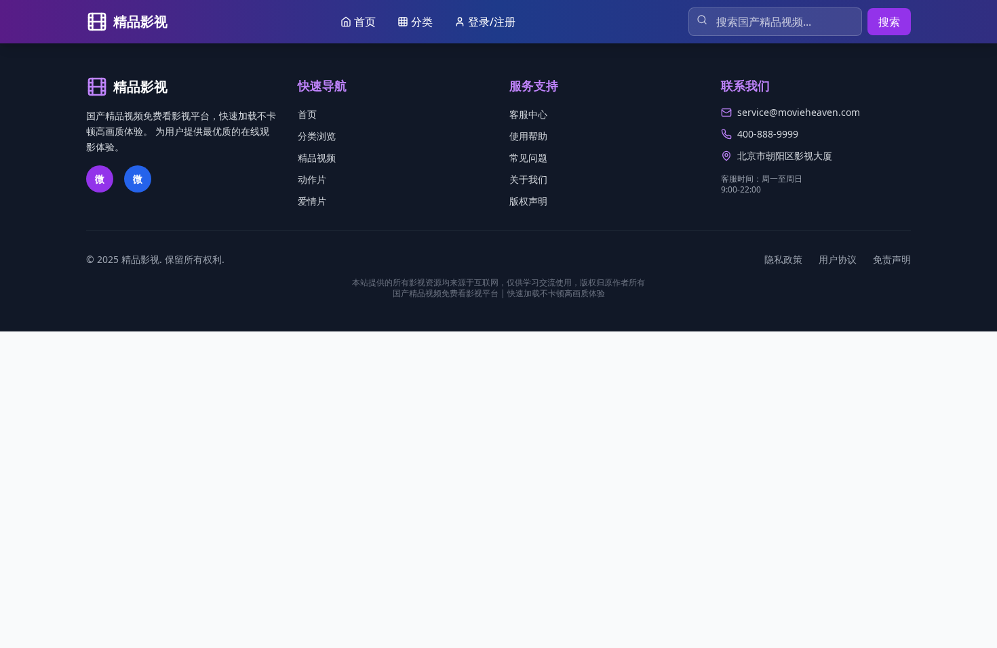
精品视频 (317, 157)
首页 (307, 114)
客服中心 (528, 114)
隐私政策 (783, 259)
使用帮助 (528, 135)
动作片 (312, 179)
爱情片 (312, 201)
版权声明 (528, 201)
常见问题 (528, 157)
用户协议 (838, 259)
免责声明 (892, 259)
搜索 (889, 21)
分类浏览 (317, 135)
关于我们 (528, 179)
